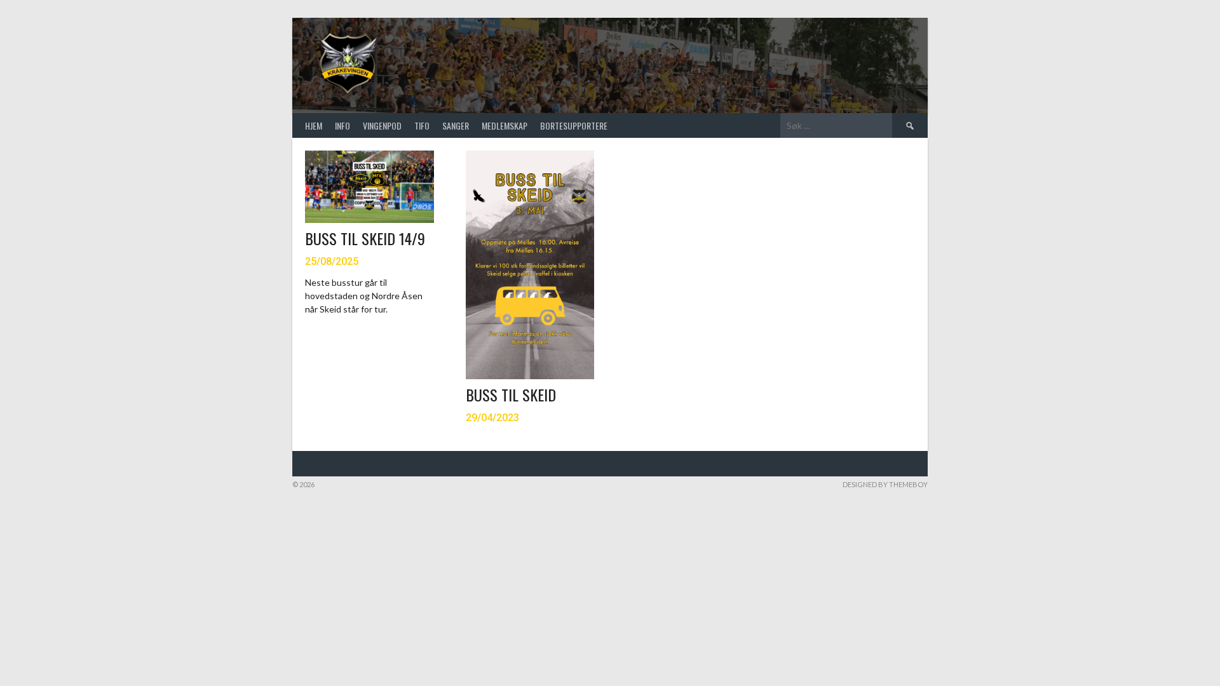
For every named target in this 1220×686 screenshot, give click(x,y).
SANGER (455, 125)
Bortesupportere (573, 125)
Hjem (313, 125)
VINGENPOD (382, 125)
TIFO (422, 125)
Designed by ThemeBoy (885, 484)
